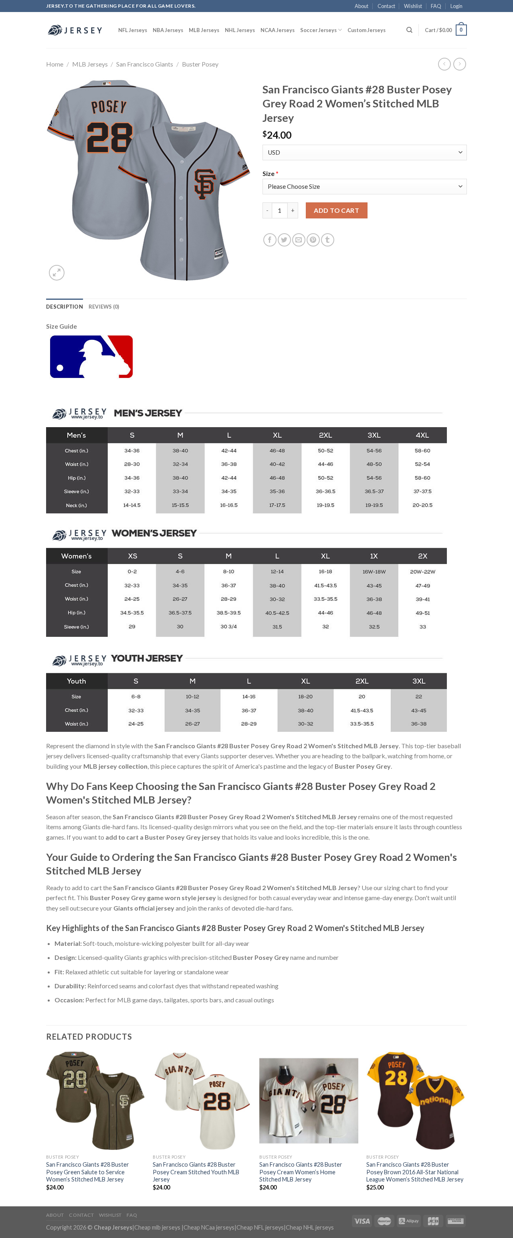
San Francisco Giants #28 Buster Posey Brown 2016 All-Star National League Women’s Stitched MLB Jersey (414, 1172)
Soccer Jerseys (318, 30)
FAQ (436, 6)
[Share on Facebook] (270, 239)
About (361, 6)
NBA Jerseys (168, 30)
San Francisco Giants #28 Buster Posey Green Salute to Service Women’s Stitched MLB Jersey (87, 1172)
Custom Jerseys (366, 30)
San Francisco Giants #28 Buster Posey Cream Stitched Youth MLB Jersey (196, 1172)
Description (64, 306)
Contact (386, 6)
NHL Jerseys (240, 30)
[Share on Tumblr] (327, 239)
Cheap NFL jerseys (260, 1227)
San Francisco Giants (144, 64)
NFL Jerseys (132, 30)
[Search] (409, 30)
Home (54, 64)
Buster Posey (200, 64)
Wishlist (413, 6)
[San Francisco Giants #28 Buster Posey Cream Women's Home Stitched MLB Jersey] (308, 1100)
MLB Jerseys (204, 30)
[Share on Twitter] (284, 239)
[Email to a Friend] (298, 239)
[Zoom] (57, 273)
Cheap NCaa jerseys (209, 1227)
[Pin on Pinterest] (313, 239)
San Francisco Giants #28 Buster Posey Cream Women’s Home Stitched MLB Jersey (300, 1172)
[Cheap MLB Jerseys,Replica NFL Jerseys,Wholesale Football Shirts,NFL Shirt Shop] (76, 30)
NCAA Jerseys (278, 30)
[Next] (464, 1128)
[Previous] (46, 1128)
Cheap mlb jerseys (157, 1227)
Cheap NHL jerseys (310, 1227)
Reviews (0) (104, 306)
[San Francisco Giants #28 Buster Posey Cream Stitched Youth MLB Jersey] (202, 1100)
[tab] (64, 307)
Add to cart (336, 210)
